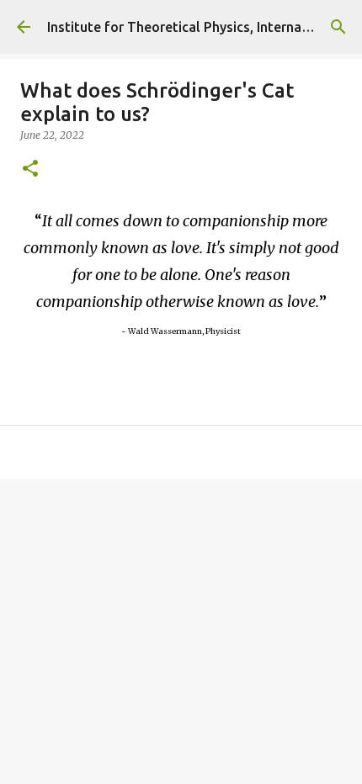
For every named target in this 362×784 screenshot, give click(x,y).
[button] (30, 169)
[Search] (338, 27)
